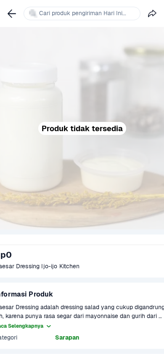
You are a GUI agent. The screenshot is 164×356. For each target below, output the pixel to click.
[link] (12, 13)
